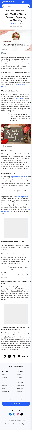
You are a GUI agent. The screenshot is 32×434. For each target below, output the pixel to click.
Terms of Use (20, 388)
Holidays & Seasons (21, 10)
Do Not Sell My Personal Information (16, 420)
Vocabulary (4, 385)
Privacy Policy (20, 380)
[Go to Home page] (8, 2)
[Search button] (28, 6)
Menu (28, 2)
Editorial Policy (20, 383)
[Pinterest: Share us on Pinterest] (14, 356)
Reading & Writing (6, 391)
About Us (19, 374)
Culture (12, 10)
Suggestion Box (20, 391)
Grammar (4, 383)
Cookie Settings (20, 385)
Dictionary (4, 374)
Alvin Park (13, 23)
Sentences (4, 380)
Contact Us (19, 377)
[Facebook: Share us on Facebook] (4, 356)
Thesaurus (4, 377)
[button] (23, 2)
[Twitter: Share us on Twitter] (9, 356)
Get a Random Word (16, 404)
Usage (7, 10)
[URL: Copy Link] (23, 356)
